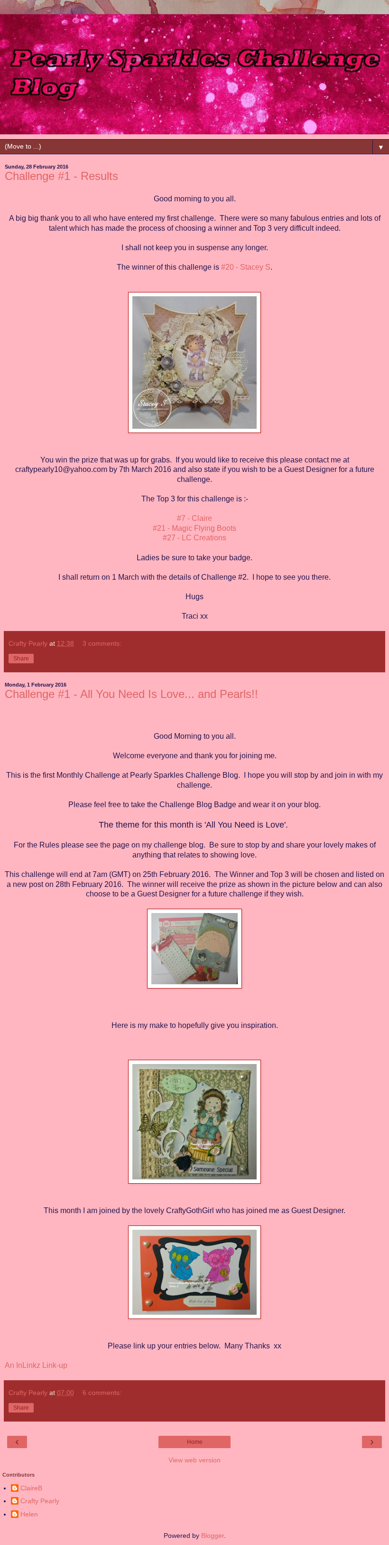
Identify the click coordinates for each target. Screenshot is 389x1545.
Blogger (212, 1535)
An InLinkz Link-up (36, 1365)
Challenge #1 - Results (61, 176)
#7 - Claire (194, 518)
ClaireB (31, 1488)
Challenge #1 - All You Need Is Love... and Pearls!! (131, 694)
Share (21, 658)
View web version (194, 1460)
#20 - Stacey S (245, 267)
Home (195, 1442)
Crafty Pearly (39, 1501)
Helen (29, 1514)
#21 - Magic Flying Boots (194, 528)
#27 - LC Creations (194, 538)
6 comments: (102, 1392)
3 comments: (102, 643)
